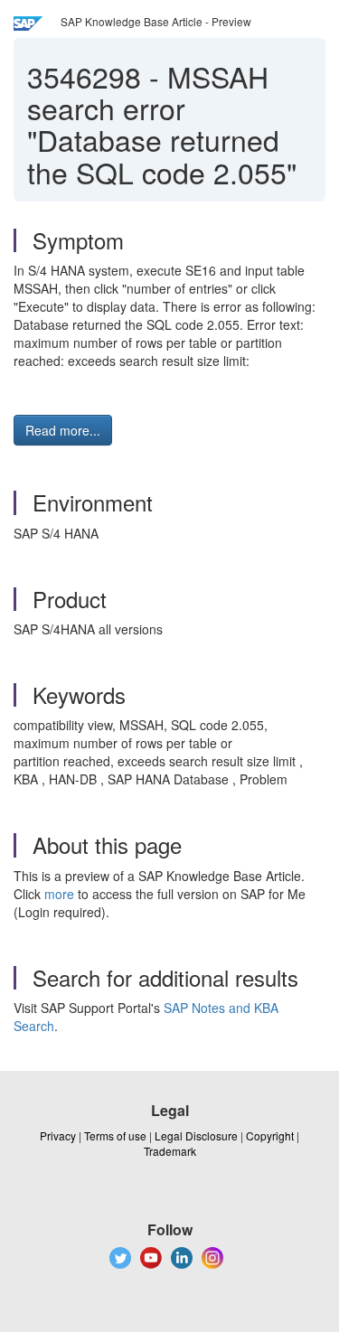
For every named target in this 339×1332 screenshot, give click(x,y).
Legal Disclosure (196, 1135)
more (59, 894)
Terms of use (115, 1135)
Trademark (170, 1150)
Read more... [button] (62, 430)
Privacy (58, 1135)
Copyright (270, 1135)
